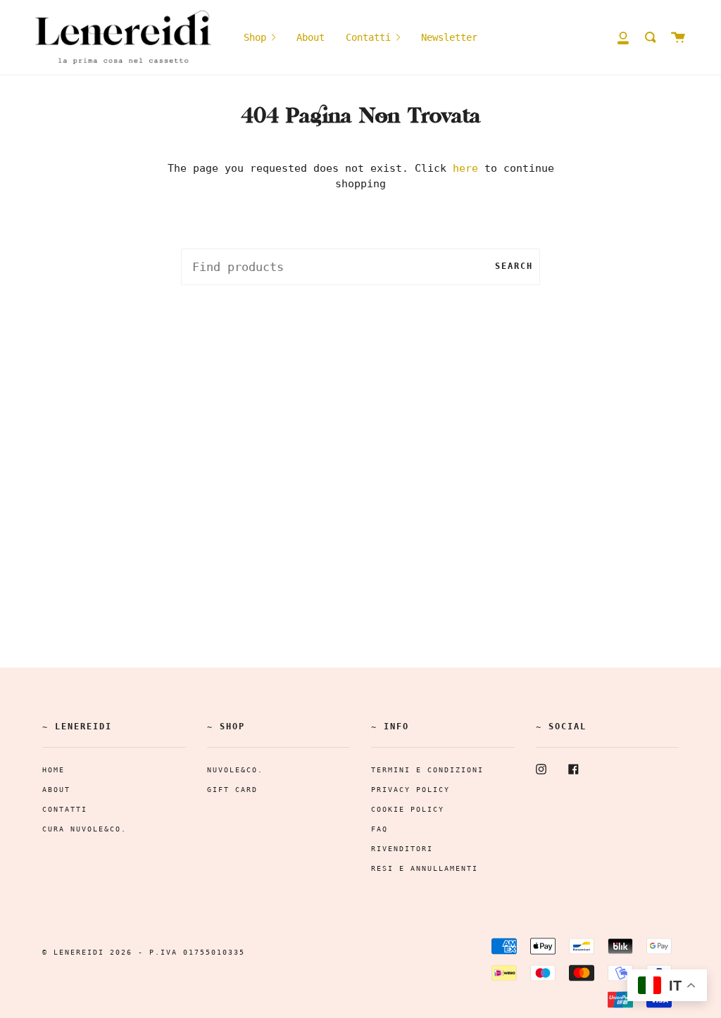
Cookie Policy (407, 809)
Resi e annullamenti (424, 868)
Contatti (64, 809)
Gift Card (232, 789)
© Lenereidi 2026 (87, 952)
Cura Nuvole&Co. (84, 829)
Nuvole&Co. (235, 770)
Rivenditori (402, 849)
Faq (379, 829)
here (465, 168)
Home (53, 770)
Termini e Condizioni (427, 770)
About (56, 789)
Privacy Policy (410, 789)
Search (514, 266)
